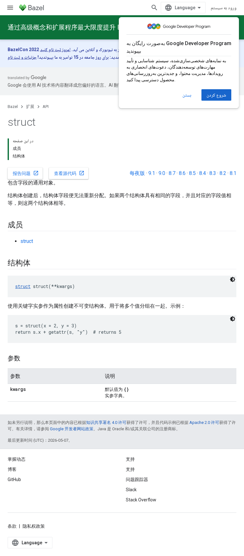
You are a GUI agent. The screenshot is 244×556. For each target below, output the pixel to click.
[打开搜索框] (154, 7)
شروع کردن (216, 94)
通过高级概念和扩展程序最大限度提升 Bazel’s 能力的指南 (89, 27)
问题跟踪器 (137, 479)
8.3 (212, 173)
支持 (130, 469)
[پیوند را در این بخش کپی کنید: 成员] (29, 225)
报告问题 (26, 173)
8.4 (202, 173)
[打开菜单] (10, 7)
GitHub (14, 479)
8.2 (223, 173)
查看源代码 (69, 173)
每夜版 (137, 173)
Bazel (13, 106)
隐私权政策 (34, 526)
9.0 (162, 173)
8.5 (192, 173)
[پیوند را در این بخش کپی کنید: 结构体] (36, 263)
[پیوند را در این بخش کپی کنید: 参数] (26, 359)
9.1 (151, 173)
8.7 (172, 173)
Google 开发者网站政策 (71, 428)
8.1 (233, 173)
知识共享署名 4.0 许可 (106, 422)
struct (26, 241)
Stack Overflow (141, 499)
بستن (186, 94)
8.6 (182, 173)
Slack (131, 489)
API (46, 106)
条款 (12, 526)
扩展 (30, 106)
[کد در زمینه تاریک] (232, 279)
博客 (12, 469)
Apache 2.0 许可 (204, 422)
